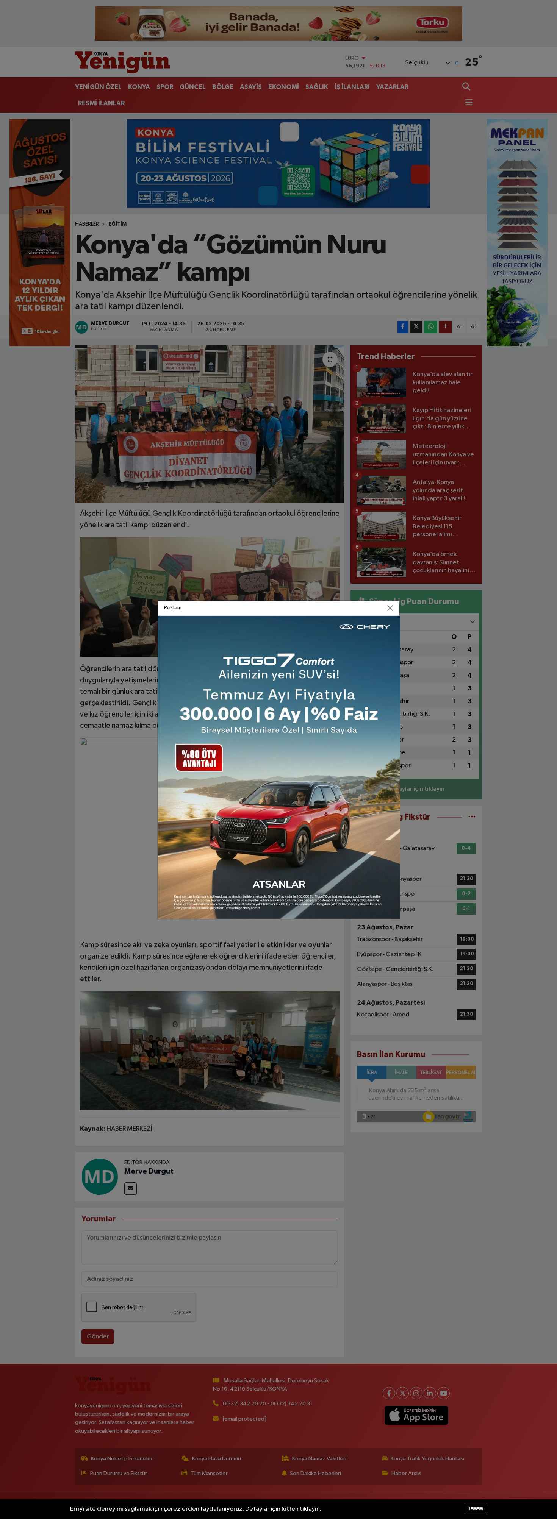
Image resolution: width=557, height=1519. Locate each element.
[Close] (390, 608)
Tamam (475, 1508)
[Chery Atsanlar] (279, 767)
